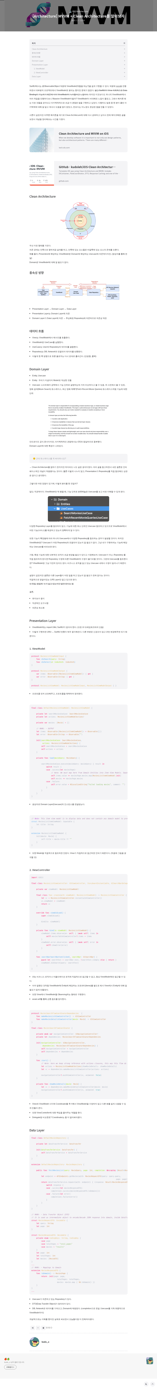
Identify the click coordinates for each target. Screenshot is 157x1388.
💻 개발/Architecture (78, 11)
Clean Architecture (42, 196)
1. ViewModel (37, 648)
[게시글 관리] (38, 1328)
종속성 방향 (36, 272)
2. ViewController (39, 870)
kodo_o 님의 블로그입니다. (14, 1362)
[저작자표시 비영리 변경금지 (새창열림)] (49, 1328)
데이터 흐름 (36, 331)
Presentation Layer (42, 620)
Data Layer (37, 1130)
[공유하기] (32, 1328)
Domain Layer (39, 369)
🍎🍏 (7, 1358)
